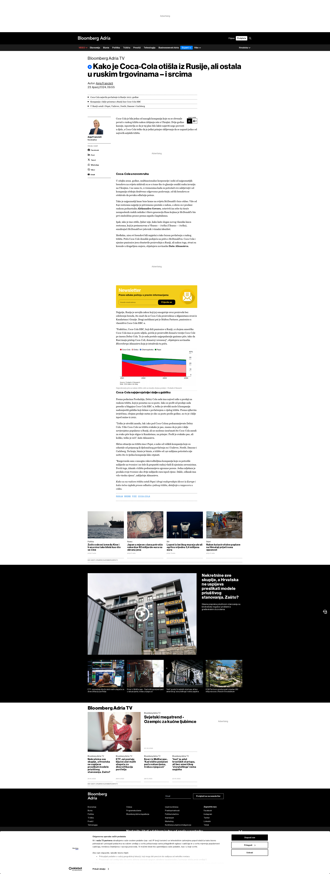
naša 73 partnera (104, 840)
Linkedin (207, 821)
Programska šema (133, 811)
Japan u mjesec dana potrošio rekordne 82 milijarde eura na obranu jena (145, 547)
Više (196, 47)
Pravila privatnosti (172, 811)
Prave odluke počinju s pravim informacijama (143, 295)
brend (127, 496)
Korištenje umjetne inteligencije (178, 825)
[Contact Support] (325, 612)
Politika (116, 47)
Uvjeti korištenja (171, 807)
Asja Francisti (104, 83)
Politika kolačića (172, 814)
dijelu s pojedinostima (105, 863)
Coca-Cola (144, 496)
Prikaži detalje (99, 869)
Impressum (169, 818)
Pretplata (241, 38)
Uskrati (249, 852)
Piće (134, 496)
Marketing (169, 821)
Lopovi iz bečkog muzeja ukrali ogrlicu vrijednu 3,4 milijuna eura (185, 547)
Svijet (208, 542)
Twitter (207, 818)
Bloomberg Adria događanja (137, 814)
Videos (129, 807)
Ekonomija (95, 47)
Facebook (208, 811)
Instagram (208, 814)
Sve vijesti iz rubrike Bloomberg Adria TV (103, 560)
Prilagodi (248, 845)
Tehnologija (149, 47)
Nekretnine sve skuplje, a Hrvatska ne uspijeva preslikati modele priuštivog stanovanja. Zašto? (220, 586)
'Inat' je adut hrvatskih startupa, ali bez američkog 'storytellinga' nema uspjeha (182, 690)
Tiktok (206, 825)
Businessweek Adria (169, 47)
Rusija (119, 496)
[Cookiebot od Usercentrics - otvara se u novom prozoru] (75, 869)
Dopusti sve (249, 837)
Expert (185, 47)
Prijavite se (166, 302)
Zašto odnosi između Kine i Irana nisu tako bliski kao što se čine (104, 547)
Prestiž (137, 47)
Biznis (106, 47)
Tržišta (126, 47)
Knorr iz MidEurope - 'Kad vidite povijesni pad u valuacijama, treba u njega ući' (145, 690)
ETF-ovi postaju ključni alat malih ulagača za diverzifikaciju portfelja (106, 690)
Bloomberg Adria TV (110, 708)
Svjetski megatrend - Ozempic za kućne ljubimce (170, 719)
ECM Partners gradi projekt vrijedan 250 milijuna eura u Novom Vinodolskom (222, 690)
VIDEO (82, 47)
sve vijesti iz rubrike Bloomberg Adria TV (103, 784)
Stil (168, 542)
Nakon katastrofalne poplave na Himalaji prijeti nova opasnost (223, 547)
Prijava (231, 38)
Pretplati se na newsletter (208, 796)
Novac (130, 542)
